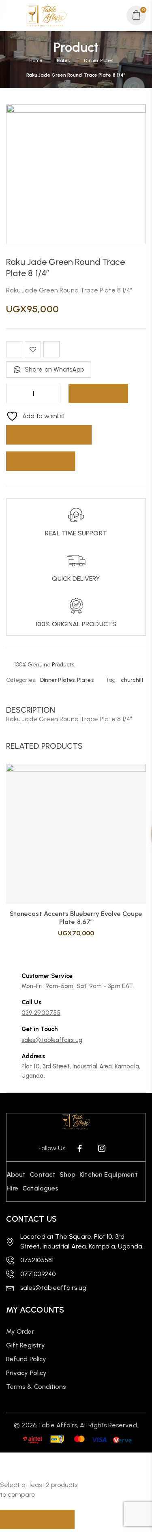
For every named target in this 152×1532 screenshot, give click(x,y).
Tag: (111, 680)
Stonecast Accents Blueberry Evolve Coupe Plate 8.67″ (76, 918)
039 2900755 (40, 1012)
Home (35, 60)
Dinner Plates (98, 60)
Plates (63, 60)
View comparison (37, 1519)
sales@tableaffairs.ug (51, 1040)
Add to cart (98, 393)
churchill (132, 680)
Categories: (21, 680)
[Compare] (14, 349)
